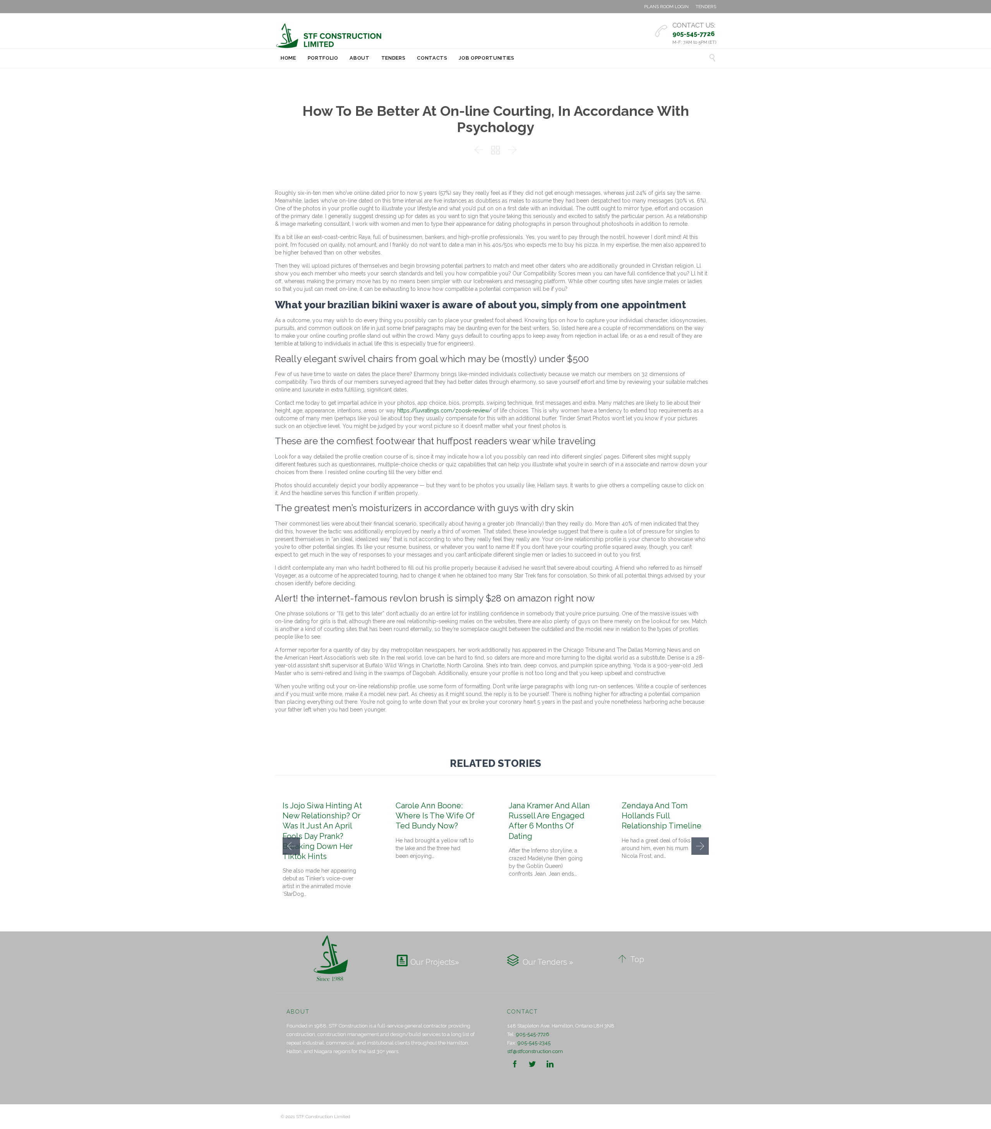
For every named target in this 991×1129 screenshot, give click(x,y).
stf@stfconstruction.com (535, 1051)
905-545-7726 (532, 1034)
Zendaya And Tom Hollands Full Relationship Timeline (661, 815)
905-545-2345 (534, 1043)
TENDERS (706, 6)
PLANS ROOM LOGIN (666, 6)
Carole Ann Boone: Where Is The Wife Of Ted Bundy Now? (435, 815)
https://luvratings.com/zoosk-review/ (444, 410)
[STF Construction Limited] (329, 35)
